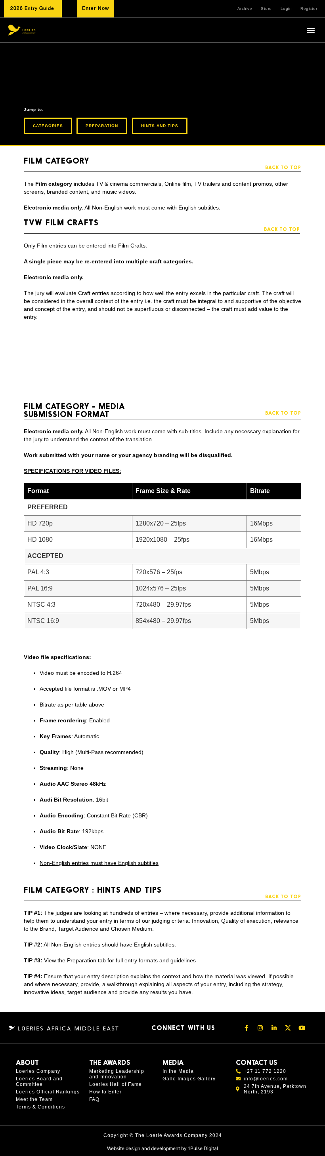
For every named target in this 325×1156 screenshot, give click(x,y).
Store (266, 8)
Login (286, 8)
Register (308, 8)
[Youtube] (302, 1028)
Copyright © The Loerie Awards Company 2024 (162, 1135)
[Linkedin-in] (274, 1028)
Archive (244, 8)
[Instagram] (260, 1028)
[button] (310, 30)
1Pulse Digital (203, 1148)
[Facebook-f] (246, 1028)
